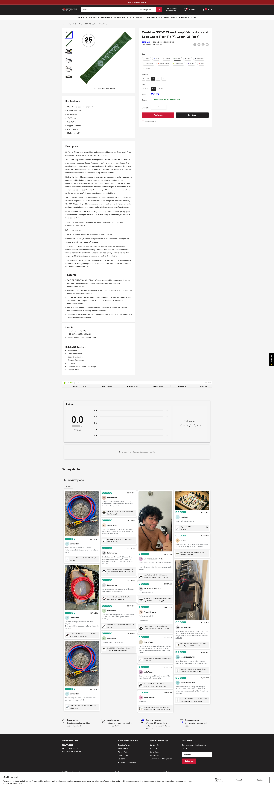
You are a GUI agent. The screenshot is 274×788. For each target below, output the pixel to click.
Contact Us (154, 745)
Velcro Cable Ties (74, 370)
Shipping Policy (124, 745)
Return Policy (123, 748)
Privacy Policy (18, 783)
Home (64, 24)
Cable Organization (75, 357)
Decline (260, 780)
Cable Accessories (75, 354)
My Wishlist (154, 755)
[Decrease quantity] (153, 107)
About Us (153, 748)
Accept (239, 780)
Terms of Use (123, 755)
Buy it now (192, 115)
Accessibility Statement (127, 762)
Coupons (121, 759)
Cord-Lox (146, 42)
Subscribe (189, 761)
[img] (77, 426)
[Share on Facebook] (194, 44)
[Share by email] (207, 44)
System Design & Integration (161, 759)
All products (72, 24)
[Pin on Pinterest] (198, 44)
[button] (204, 9)
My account (171, 11)
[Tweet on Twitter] (203, 44)
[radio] (146, 59)
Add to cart (158, 115)
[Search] (159, 9)
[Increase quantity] (164, 107)
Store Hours (154, 752)
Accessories (72, 351)
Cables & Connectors (76, 360)
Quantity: (145, 108)
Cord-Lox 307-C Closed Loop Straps (82, 367)
